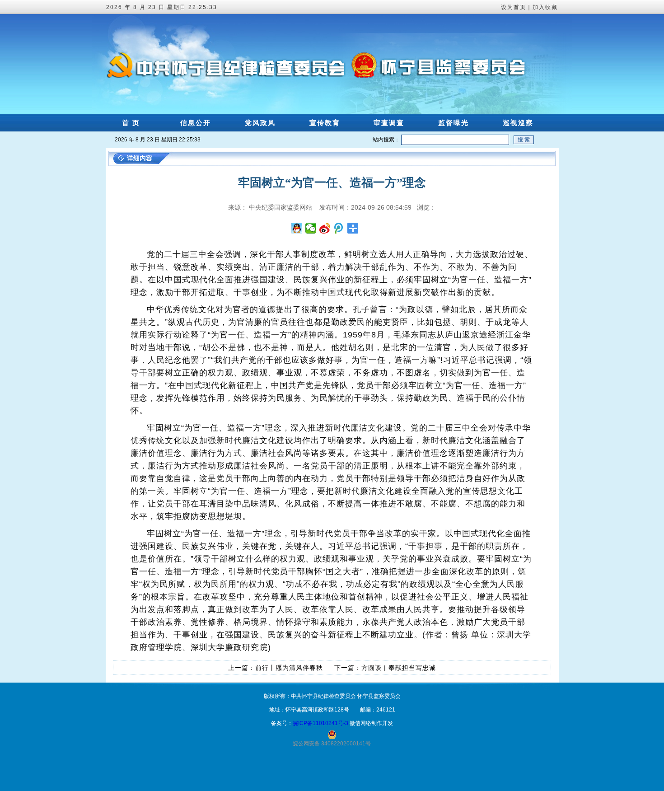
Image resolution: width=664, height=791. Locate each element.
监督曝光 (453, 122)
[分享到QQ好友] (297, 228)
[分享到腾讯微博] (339, 228)
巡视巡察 (518, 122)
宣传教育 (324, 122)
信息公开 (195, 122)
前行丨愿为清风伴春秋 (289, 667)
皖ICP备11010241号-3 (320, 723)
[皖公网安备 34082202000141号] (332, 734)
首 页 (131, 122)
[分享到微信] (311, 228)
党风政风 (260, 122)
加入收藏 (545, 7)
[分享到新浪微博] (325, 228)
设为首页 (513, 7)
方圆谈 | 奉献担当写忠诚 (398, 667)
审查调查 (389, 122)
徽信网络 (360, 723)
